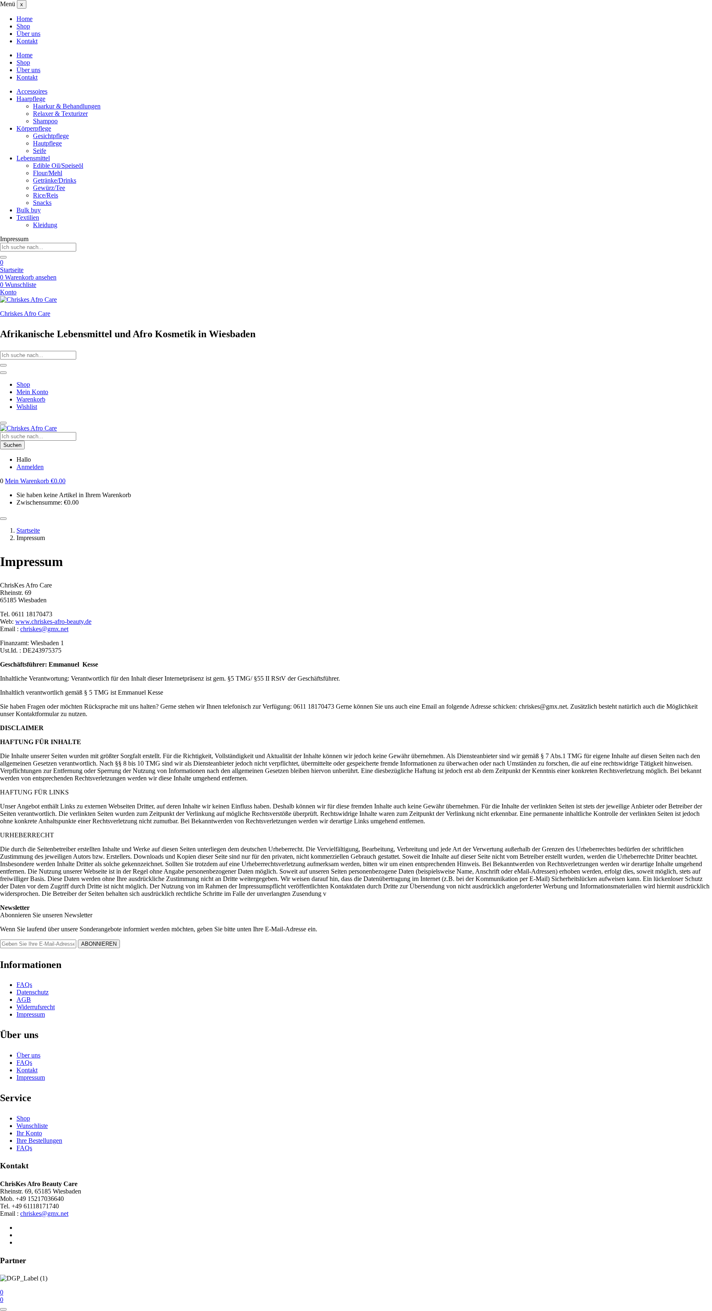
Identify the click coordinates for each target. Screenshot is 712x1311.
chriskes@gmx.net (44, 628)
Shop (23, 26)
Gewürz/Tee (49, 187)
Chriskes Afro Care (25, 313)
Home (24, 18)
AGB (23, 999)
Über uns (28, 33)
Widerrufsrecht (35, 1006)
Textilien (27, 217)
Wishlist (26, 406)
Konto (8, 292)
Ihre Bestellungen (39, 1140)
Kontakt (26, 41)
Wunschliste (32, 1125)
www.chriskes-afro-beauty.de (53, 621)
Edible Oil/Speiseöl (58, 165)
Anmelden (30, 466)
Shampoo (45, 121)
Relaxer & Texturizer (60, 113)
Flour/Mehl (47, 172)
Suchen (12, 445)
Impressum (30, 1014)
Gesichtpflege (51, 135)
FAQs (24, 984)
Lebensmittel (33, 158)
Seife (39, 150)
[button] (35, 480)
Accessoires (31, 91)
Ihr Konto (29, 1133)
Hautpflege (47, 143)
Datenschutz (32, 992)
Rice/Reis (45, 195)
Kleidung (45, 224)
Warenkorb (30, 399)
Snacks (42, 202)
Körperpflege (33, 128)
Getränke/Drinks (54, 180)
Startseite (11, 269)
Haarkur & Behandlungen (67, 106)
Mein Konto (32, 391)
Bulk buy (28, 210)
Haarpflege (30, 98)
